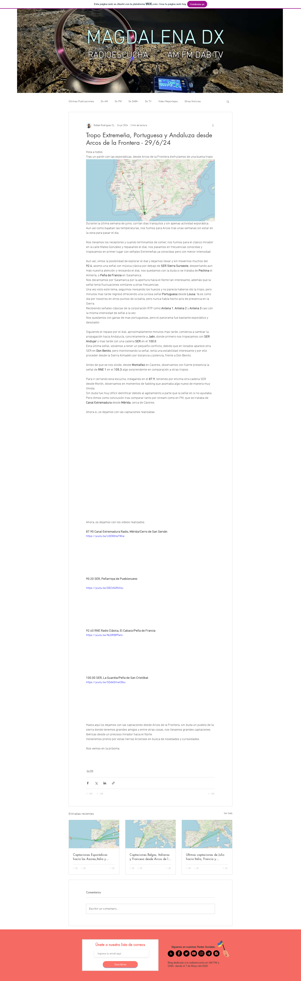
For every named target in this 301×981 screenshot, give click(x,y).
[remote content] (150, 467)
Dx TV (148, 101)
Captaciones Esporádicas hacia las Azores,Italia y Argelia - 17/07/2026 (90, 856)
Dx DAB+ (133, 101)
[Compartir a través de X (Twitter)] (96, 783)
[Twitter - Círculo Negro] (186, 956)
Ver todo (228, 813)
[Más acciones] (213, 125)
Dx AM (104, 101)
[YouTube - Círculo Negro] (194, 956)
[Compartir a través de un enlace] (113, 783)
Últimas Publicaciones (81, 101)
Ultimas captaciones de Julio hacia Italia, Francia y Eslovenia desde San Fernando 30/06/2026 (207, 856)
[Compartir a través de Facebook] (87, 783)
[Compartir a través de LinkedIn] (104, 783)
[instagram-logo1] (209, 956)
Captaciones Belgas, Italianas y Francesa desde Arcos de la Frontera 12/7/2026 (150, 856)
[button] (228, 101)
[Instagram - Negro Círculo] (201, 956)
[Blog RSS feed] (171, 957)
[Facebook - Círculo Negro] (179, 956)
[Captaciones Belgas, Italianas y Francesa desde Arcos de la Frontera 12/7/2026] (150, 834)
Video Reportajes (168, 101)
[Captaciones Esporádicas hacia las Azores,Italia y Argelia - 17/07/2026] (94, 834)
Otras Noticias (193, 101)
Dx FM (118, 101)
